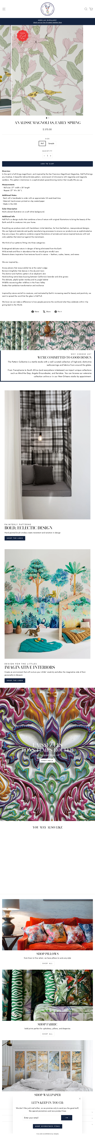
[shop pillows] (47, 924)
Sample (51, 143)
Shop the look (15, 538)
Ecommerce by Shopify (51, 1134)
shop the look (15, 680)
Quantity (47, 151)
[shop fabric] (47, 995)
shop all (47, 963)
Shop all (47, 1034)
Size (47, 139)
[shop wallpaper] (47, 1065)
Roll (42, 143)
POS (37, 1134)
